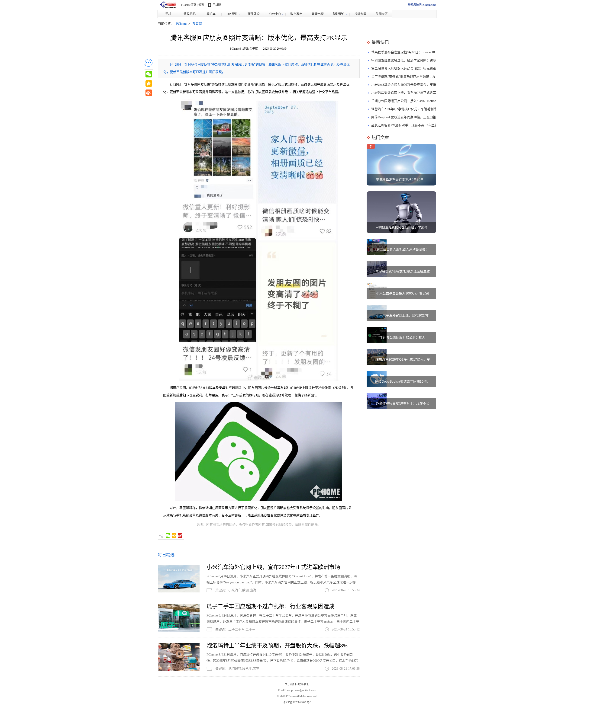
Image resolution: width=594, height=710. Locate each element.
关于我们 (290, 684)
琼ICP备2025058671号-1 (297, 702)
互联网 (197, 24)
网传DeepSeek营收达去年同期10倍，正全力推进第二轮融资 (403, 118)
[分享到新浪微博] (180, 535)
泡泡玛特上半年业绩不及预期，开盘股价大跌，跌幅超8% (277, 646)
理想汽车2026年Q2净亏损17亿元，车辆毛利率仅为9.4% (404, 110)
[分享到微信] (168, 535)
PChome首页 (188, 4)
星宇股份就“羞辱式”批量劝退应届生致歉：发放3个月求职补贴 (403, 78)
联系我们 (303, 684)
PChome (181, 24)
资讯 (201, 4)
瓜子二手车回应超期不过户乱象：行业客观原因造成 (271, 606)
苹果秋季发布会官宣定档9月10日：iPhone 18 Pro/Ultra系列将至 (403, 53)
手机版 (217, 4)
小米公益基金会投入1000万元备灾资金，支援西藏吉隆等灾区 (403, 86)
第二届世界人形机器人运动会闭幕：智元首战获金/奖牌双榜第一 (403, 70)
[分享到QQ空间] (174, 535)
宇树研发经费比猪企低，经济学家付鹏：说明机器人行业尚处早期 (403, 61)
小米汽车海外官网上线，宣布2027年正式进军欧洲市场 (273, 567)
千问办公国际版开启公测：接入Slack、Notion (403, 101)
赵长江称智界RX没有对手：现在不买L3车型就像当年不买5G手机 (404, 126)
